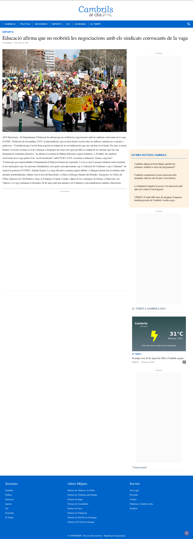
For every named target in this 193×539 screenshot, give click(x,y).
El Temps (96, 24)
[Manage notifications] (186, 533)
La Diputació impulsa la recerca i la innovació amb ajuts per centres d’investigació (158, 187)
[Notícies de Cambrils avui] (96, 11)
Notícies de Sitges (75, 499)
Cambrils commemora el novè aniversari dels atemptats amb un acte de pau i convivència (155, 176)
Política (25, 24)
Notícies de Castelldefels (78, 503)
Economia (80, 24)
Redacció (8, 43)
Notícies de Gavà (75, 508)
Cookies (133, 499)
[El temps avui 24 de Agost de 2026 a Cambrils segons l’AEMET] (159, 334)
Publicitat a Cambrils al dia (141, 503)
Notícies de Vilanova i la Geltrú (81, 490)
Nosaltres (134, 508)
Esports (57, 24)
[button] (188, 24)
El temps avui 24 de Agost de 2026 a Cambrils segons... (158, 358)
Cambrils (10, 24)
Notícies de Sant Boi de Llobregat (82, 517)
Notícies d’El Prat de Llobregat (81, 521)
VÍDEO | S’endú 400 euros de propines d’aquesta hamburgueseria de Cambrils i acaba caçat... (158, 198)
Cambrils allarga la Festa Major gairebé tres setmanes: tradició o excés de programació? (155, 165)
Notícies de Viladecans (77, 512)
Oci (68, 24)
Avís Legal (134, 490)
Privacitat (134, 494)
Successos (41, 24)
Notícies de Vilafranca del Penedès (82, 494)
